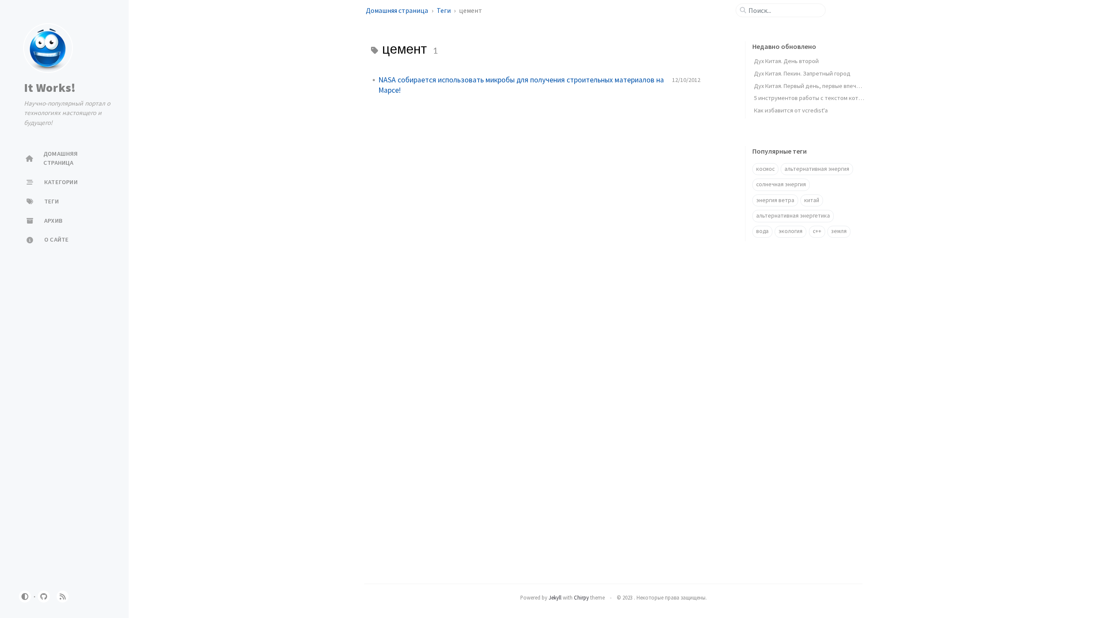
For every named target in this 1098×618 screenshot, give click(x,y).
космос (765, 169)
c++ (817, 231)
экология (790, 231)
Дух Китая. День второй (786, 61)
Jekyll (555, 597)
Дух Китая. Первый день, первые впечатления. (816, 86)
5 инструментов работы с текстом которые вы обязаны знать (838, 98)
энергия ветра (775, 200)
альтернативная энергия (816, 169)
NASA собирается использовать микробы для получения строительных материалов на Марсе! (521, 85)
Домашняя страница (397, 10)
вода (762, 231)
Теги (444, 10)
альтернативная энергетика (793, 215)
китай (811, 200)
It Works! (49, 87)
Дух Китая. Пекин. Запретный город (802, 73)
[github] (44, 597)
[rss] (63, 597)
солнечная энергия (781, 184)
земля (839, 231)
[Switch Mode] (25, 597)
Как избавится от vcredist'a (791, 110)
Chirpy (581, 597)
